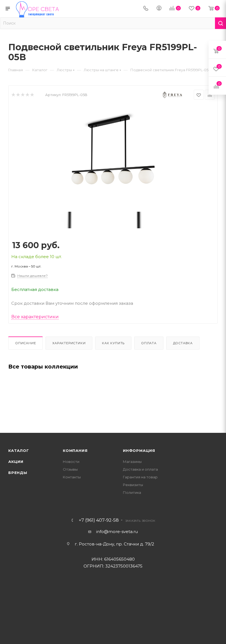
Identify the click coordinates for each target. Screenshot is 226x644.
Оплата (149, 343)
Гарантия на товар (140, 477)
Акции (15, 461)
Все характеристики (35, 316)
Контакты (72, 477)
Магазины (132, 461)
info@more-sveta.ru (117, 531)
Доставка (183, 343)
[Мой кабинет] (159, 8)
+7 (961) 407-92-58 (99, 520)
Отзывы (70, 469)
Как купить (113, 343)
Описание (25, 343)
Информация (139, 450)
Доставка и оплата (140, 469)
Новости (71, 461)
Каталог (18, 450)
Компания (75, 450)
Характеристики (68, 343)
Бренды (17, 472)
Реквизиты (133, 485)
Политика (132, 492)
